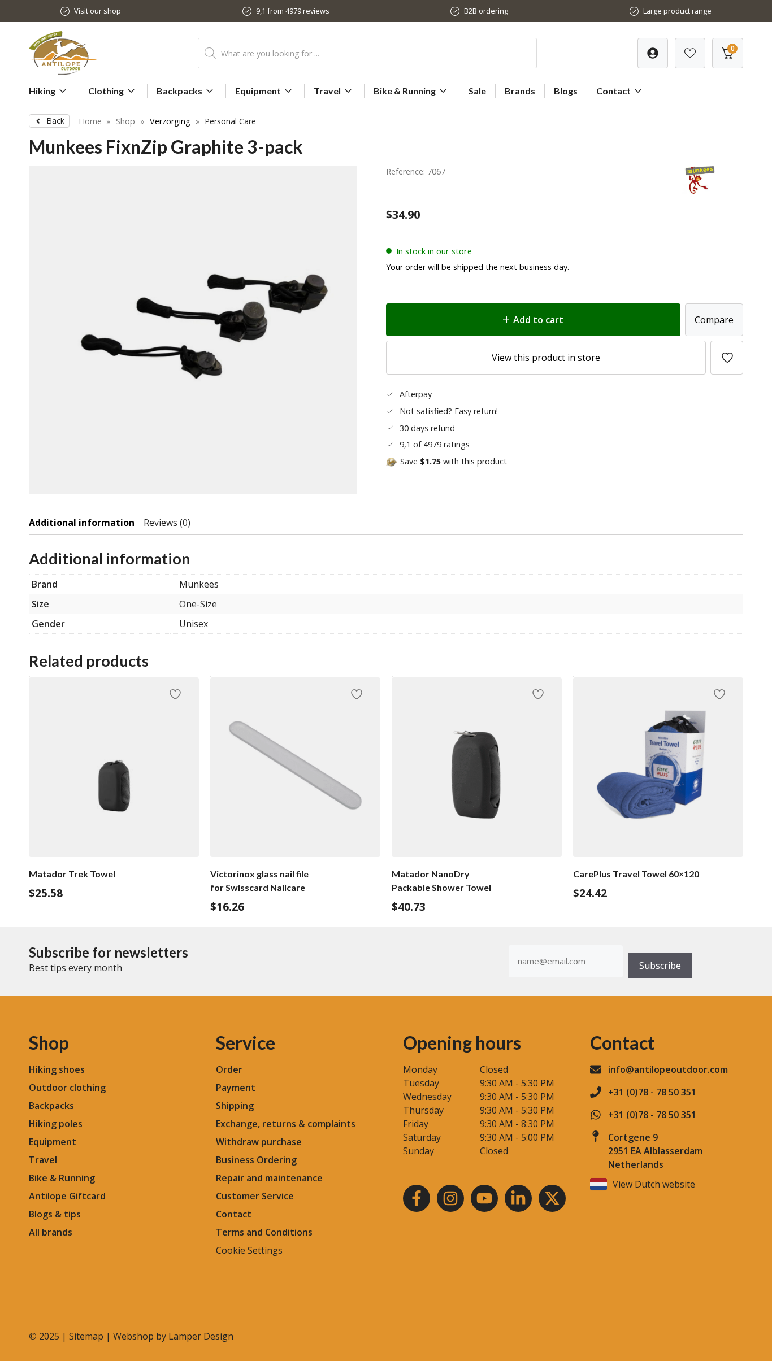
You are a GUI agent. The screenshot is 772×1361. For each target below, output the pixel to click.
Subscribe (660, 965)
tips (72, 1214)
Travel (327, 90)
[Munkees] (700, 190)
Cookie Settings (249, 1250)
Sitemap (86, 1336)
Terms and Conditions (264, 1232)
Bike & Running (405, 90)
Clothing (106, 90)
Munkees (199, 584)
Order (229, 1069)
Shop (125, 121)
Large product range (677, 11)
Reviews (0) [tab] (167, 522)
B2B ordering (486, 11)
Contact (613, 90)
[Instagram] (450, 1198)
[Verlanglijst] (652, 53)
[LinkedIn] (518, 1198)
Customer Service (255, 1196)
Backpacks (179, 90)
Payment (235, 1087)
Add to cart (538, 320)
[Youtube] (484, 1198)
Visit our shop (97, 11)
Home (90, 121)
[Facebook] (416, 1198)
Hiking (42, 90)
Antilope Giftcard (67, 1196)
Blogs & (45, 1214)
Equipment (258, 90)
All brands (50, 1232)
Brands (520, 90)
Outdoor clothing (67, 1087)
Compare (714, 320)
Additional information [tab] (82, 522)
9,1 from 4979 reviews (292, 11)
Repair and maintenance (269, 1178)
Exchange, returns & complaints (285, 1124)
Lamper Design (200, 1336)
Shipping (235, 1105)
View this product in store (546, 357)
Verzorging (170, 121)
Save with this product (453, 461)
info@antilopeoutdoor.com (668, 1069)
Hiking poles (56, 1124)
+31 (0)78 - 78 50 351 (652, 1092)
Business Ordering (256, 1160)
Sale (477, 90)
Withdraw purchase (259, 1142)
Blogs (566, 90)
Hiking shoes (57, 1069)
